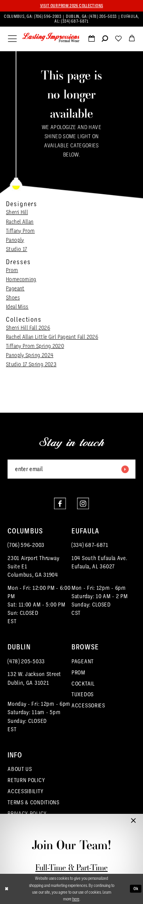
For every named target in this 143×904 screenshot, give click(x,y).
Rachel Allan (20, 221)
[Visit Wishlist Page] (118, 40)
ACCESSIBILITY (25, 791)
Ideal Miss (17, 306)
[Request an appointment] (91, 40)
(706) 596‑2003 (48, 16)
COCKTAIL (83, 683)
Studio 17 (16, 249)
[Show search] (105, 40)
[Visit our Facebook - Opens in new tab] (60, 504)
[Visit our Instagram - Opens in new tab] (83, 504)
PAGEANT (83, 661)
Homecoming (21, 279)
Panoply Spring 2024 (29, 355)
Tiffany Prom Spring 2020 (35, 346)
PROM (78, 672)
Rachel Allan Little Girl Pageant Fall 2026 (52, 337)
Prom (12, 270)
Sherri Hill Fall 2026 (28, 328)
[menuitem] (71, 19)
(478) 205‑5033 (103, 16)
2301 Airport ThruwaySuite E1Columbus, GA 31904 (33, 566)
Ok (136, 888)
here (75, 898)
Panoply (15, 240)
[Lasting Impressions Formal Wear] (50, 38)
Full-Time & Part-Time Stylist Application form (71, 872)
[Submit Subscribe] (124, 469)
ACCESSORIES (88, 705)
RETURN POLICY (26, 780)
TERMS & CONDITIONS (34, 802)
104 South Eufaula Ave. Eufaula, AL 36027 (99, 562)
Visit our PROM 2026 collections (71, 6)
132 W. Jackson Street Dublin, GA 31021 (34, 678)
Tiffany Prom (20, 231)
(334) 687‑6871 (75, 21)
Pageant (15, 288)
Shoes (13, 297)
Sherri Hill (17, 212)
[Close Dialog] (7, 888)
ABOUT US (20, 769)
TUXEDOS (83, 694)
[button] (12, 39)
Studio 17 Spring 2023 (31, 364)
